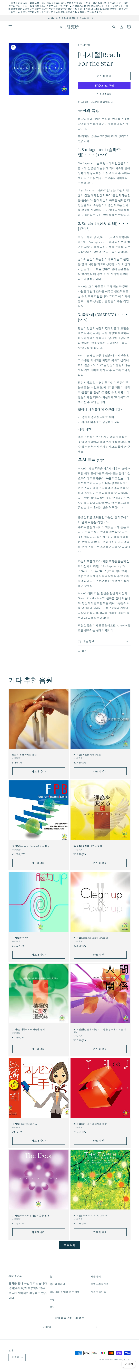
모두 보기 (69, 1245)
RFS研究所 (109, 1359)
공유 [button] (84, 650)
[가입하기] (96, 1327)
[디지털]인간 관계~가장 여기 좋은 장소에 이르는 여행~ (100, 1031)
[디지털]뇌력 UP (20, 937)
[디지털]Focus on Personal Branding (31, 846)
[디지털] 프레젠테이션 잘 (24, 1123)
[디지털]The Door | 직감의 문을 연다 (30, 1215)
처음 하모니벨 (98, 1291)
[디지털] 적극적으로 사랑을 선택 (28, 1029)
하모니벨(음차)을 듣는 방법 (65, 1291)
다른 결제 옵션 (104, 93)
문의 (52, 1307)
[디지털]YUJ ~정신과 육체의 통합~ (91, 1123)
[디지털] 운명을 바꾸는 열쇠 (88, 846)
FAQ (52, 1299)
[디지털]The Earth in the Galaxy (90, 1215)
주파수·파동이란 (100, 1284)
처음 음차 (96, 1276)
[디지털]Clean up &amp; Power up (91, 937)
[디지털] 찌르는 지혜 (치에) (87, 754)
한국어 (15, 1357)
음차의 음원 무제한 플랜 (24, 754)
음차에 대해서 (57, 1284)
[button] (10, 27)
